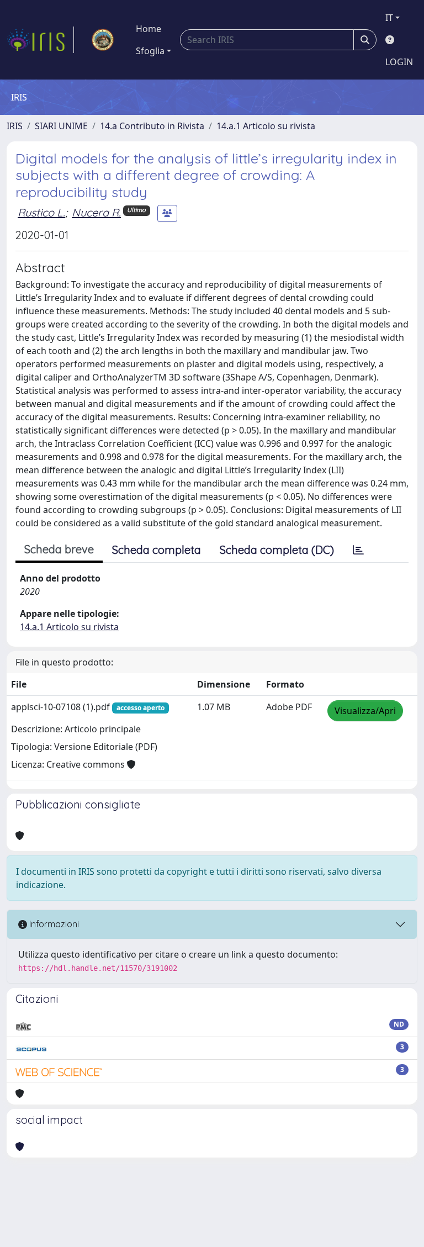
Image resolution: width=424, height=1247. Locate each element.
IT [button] (389, 18)
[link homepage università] (103, 40)
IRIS (15, 126)
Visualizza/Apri (365, 711)
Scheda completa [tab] (156, 550)
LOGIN (399, 62)
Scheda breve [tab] (59, 549)
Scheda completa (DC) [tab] (277, 550)
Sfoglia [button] (150, 51)
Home (148, 29)
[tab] (358, 550)
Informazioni (53, 923)
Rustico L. (41, 212)
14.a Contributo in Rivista (152, 126)
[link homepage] (40, 40)
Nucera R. (96, 212)
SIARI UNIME (61, 126)
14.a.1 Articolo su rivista (265, 126)
